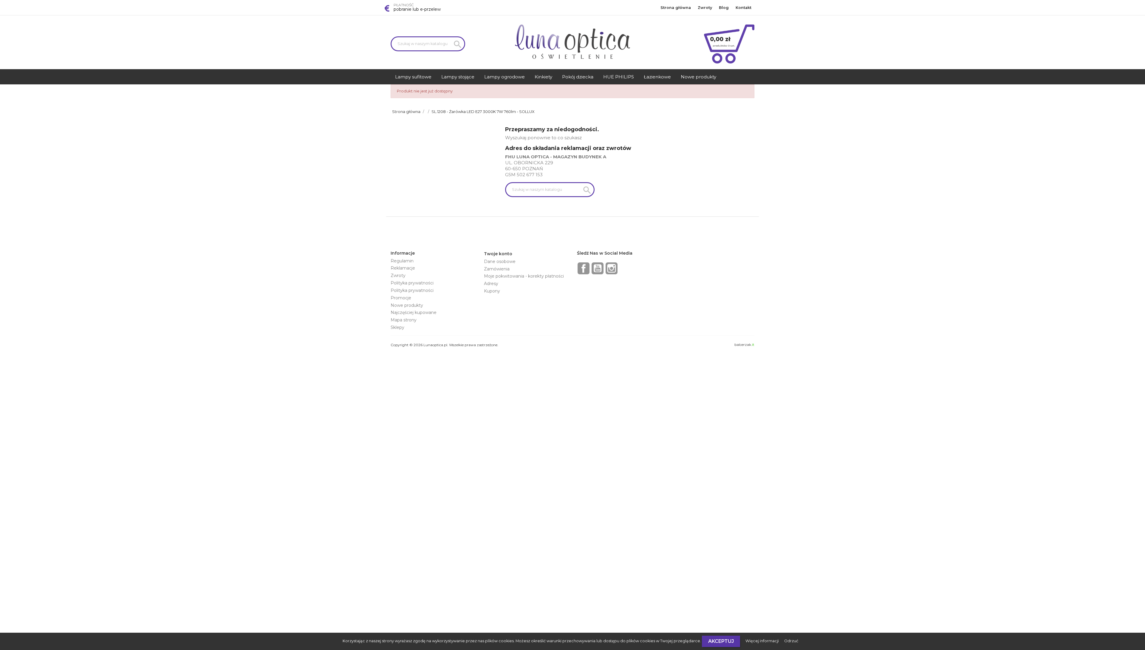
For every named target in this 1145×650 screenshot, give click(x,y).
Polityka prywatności (412, 283)
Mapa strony (404, 320)
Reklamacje (403, 268)
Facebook (584, 268)
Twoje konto (498, 253)
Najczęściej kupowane (414, 312)
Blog (724, 7)
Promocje (401, 298)
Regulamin (402, 261)
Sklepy (397, 327)
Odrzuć (791, 641)
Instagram (612, 268)
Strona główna (675, 7)
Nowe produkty (407, 305)
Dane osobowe (500, 261)
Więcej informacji (762, 641)
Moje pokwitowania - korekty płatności (524, 276)
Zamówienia (497, 269)
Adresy (491, 283)
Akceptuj (721, 641)
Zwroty (705, 7)
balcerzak (744, 344)
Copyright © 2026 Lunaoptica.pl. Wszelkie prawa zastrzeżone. (444, 345)
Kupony (492, 291)
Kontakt (743, 7)
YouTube (598, 268)
